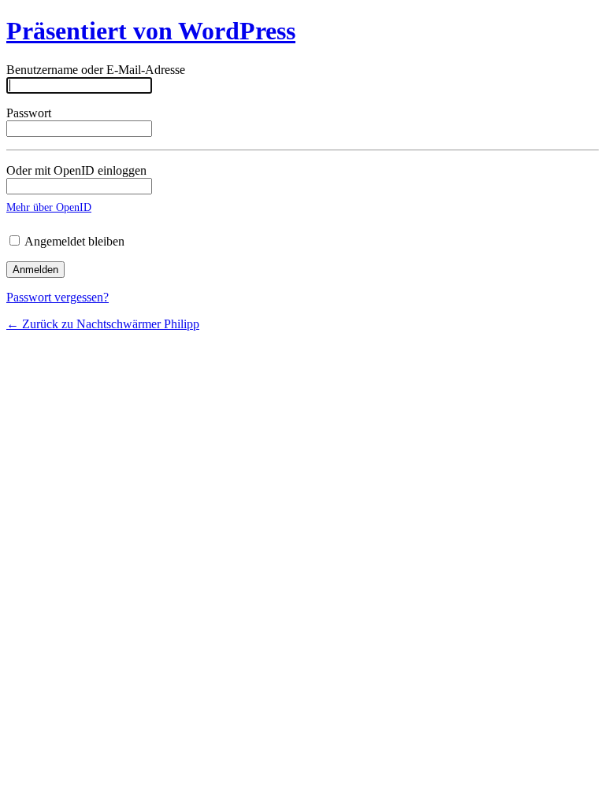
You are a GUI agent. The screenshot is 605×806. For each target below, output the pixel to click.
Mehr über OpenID (48, 207)
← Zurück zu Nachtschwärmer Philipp (102, 324)
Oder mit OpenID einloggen (76, 170)
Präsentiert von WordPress (150, 31)
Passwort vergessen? (57, 297)
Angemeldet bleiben (73, 241)
